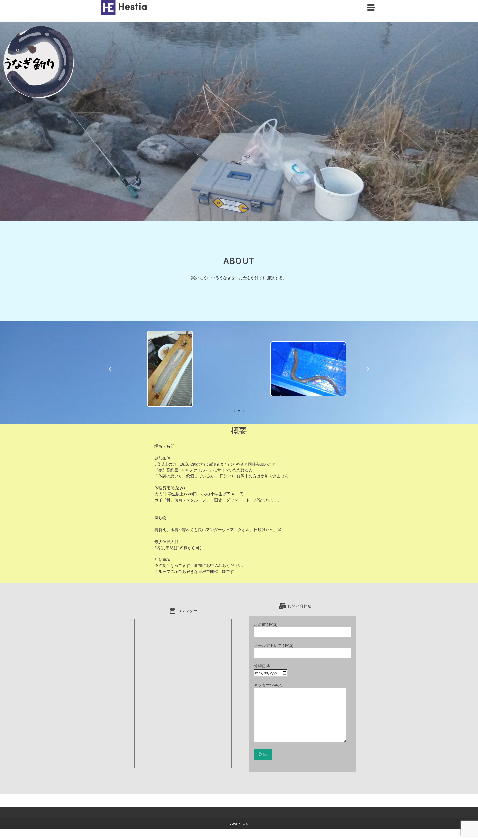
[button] (110, 369)
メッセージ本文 (268, 684)
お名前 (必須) (265, 624)
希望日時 (262, 666)
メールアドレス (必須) (273, 645)
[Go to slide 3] (243, 411)
